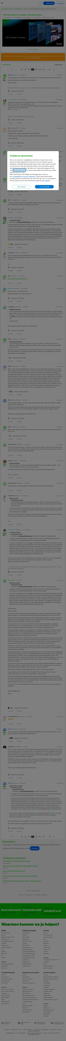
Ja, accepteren (44, 187)
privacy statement (29, 176)
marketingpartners (19, 170)
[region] (33, 170)
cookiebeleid (17, 176)
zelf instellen (46, 180)
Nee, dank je (22, 187)
